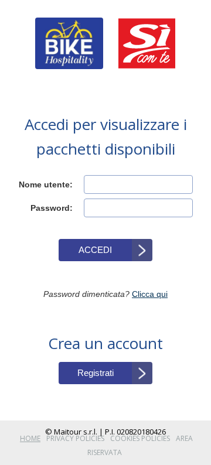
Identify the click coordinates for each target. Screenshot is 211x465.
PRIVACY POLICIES (75, 438)
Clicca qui (150, 294)
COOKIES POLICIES (140, 438)
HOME (30, 438)
